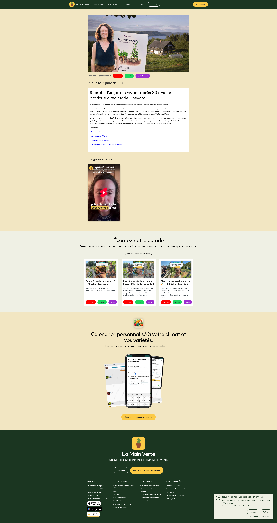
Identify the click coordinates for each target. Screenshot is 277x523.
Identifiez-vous (118, 501)
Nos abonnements (119, 497)
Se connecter (200, 4)
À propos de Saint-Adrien (122, 504)
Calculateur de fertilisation (175, 495)
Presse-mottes (96, 132)
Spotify (129, 76)
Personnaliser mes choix (259, 516)
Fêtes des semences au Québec (98, 499)
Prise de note (170, 492)
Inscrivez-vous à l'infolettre (149, 486)
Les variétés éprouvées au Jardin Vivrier (106, 144)
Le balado (140, 4)
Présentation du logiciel (95, 486)
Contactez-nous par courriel (150, 497)
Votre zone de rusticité (95, 489)
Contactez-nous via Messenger (150, 494)
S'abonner (154, 4)
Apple (113, 302)
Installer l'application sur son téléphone (123, 487)
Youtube (118, 76)
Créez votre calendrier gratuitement (138, 417)
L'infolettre (127, 4)
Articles (116, 494)
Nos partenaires (92, 495)
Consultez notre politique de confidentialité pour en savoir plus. (242, 506)
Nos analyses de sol (94, 492)
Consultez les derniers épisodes (138, 253)
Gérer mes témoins (146, 501)
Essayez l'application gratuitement (146, 470)
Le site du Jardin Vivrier (100, 140)
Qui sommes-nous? (120, 507)
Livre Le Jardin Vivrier (99, 136)
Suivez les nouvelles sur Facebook (148, 490)
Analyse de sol (113, 4)
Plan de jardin (171, 499)
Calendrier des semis (173, 486)
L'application (98, 4)
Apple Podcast (143, 76)
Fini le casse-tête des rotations (177, 489)
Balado (115, 491)
